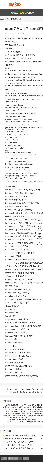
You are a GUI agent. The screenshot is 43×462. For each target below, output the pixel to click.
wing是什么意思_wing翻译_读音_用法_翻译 (19, 442)
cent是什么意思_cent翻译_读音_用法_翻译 (19, 445)
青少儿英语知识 (11, 19)
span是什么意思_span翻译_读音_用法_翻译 (19, 448)
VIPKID (2, 19)
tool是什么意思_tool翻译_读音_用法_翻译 (18, 438)
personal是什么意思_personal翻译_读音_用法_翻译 (21, 435)
